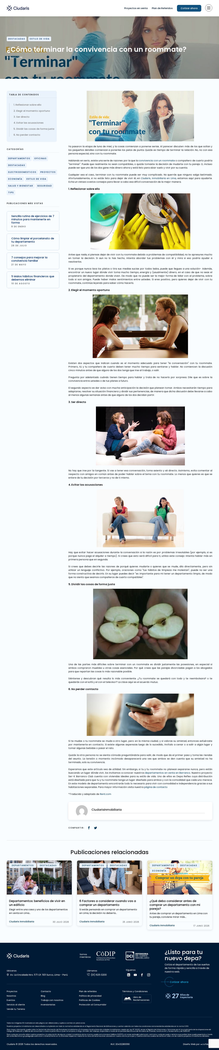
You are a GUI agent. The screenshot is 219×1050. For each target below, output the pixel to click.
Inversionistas (48, 1004)
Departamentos (19, 158)
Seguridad (44, 185)
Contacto (46, 991)
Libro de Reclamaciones (141, 999)
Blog (43, 995)
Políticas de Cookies (89, 1000)
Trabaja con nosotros (52, 1000)
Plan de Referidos (162, 8)
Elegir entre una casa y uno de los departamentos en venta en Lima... (38, 911)
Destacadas (16, 38)
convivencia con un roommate (157, 160)
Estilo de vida (40, 38)
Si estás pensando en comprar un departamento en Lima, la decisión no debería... (108, 911)
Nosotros (11, 995)
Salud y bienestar (20, 185)
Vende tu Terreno (16, 1009)
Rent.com (106, 794)
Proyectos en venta (136, 8)
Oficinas (40, 158)
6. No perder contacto (27, 135)
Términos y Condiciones (135, 991)
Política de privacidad (90, 995)
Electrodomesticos (22, 172)
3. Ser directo (21, 117)
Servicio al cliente (16, 1004)
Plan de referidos (88, 991)
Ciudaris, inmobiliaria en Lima (158, 178)
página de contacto (155, 787)
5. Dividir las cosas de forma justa (34, 129)
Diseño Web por (191, 1044)
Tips (11, 192)
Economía (15, 178)
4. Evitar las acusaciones (29, 123)
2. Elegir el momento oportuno (32, 111)
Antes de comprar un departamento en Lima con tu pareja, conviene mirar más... (179, 915)
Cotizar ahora (189, 8)
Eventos (11, 1000)
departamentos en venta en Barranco (167, 773)
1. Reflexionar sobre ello (27, 105)
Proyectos (48, 172)
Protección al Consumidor (92, 1004)
